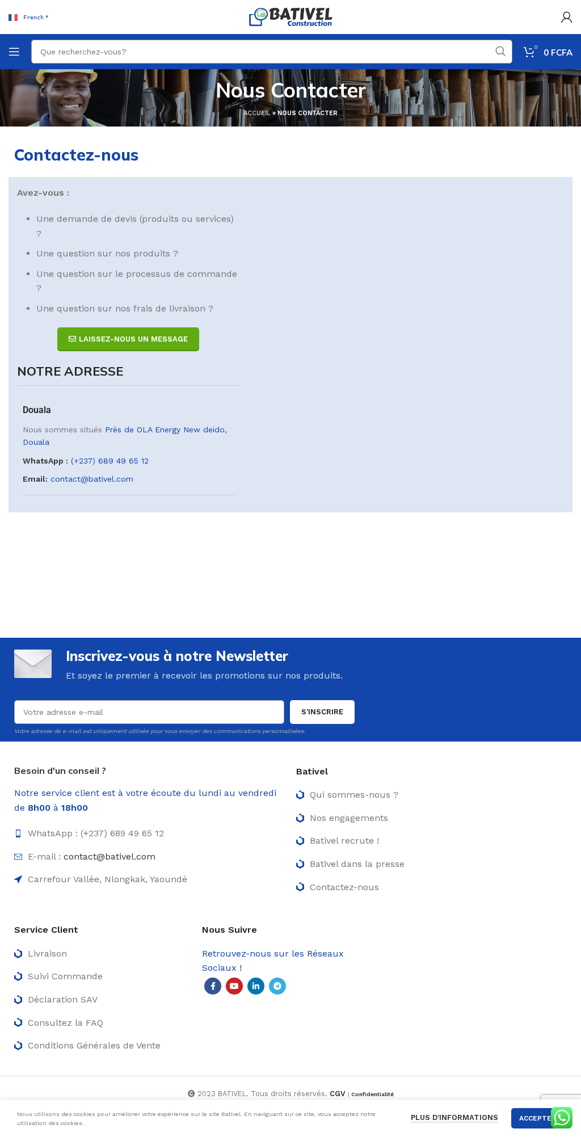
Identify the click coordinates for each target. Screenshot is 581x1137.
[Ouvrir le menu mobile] (14, 51)
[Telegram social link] (277, 986)
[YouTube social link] (234, 986)
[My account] (566, 17)
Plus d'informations (454, 1117)
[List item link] (149, 833)
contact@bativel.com (91, 478)
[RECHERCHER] (500, 52)
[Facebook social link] (212, 986)
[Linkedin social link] (255, 986)
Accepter (537, 1118)
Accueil (257, 113)
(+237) (84, 460)
